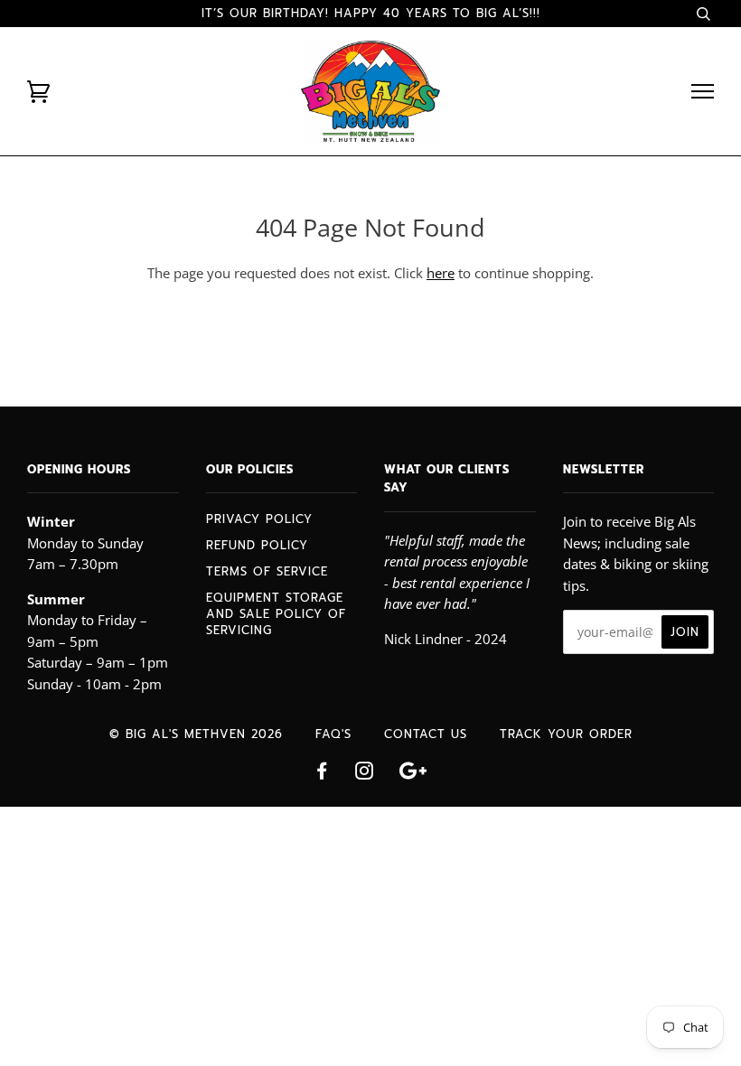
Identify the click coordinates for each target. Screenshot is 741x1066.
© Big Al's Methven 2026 (196, 734)
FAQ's (333, 734)
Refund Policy (257, 545)
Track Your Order (566, 734)
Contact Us (425, 734)
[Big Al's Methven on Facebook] (322, 773)
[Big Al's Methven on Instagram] (364, 773)
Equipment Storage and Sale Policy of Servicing (276, 614)
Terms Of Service (267, 571)
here (441, 273)
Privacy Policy (259, 519)
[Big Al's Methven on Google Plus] (413, 773)
